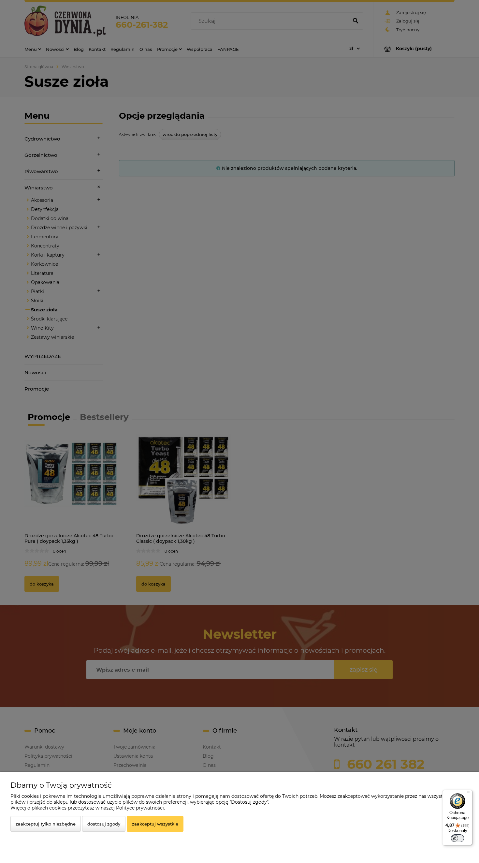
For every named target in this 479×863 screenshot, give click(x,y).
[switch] (457, 838)
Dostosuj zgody (103, 823)
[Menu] (468, 793)
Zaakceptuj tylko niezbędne (46, 823)
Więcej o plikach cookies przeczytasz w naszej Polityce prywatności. (87, 808)
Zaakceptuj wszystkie (155, 823)
